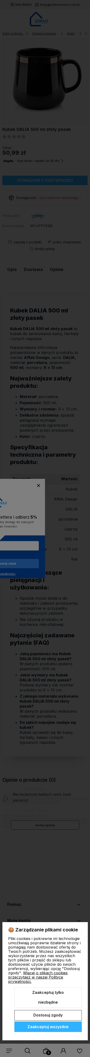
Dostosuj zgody (48, 1015)
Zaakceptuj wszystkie (48, 1026)
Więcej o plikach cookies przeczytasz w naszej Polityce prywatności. (38, 977)
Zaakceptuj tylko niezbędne (48, 997)
